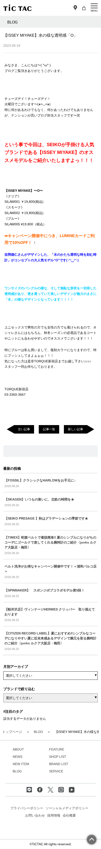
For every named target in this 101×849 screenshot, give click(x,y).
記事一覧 (49, 429)
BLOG (17, 771)
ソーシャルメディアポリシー (67, 808)
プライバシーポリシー (26, 808)
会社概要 (69, 815)
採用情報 (53, 815)
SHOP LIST (57, 757)
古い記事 (24, 429)
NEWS (17, 757)
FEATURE (56, 749)
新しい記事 (75, 429)
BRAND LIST (58, 764)
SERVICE (56, 771)
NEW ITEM (21, 764)
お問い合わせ (35, 815)
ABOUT (18, 749)
